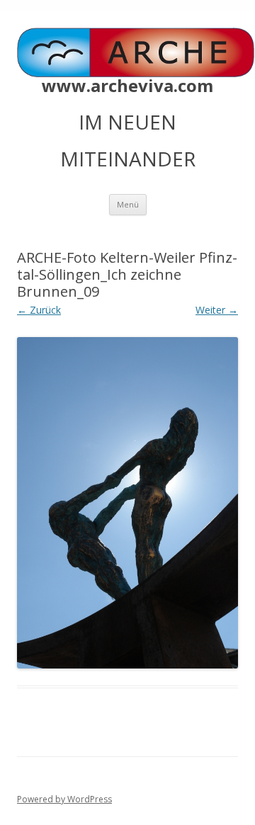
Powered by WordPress (64, 799)
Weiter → (217, 310)
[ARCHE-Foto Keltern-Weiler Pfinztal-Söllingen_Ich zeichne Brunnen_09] (127, 502)
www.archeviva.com (127, 85)
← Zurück (39, 310)
